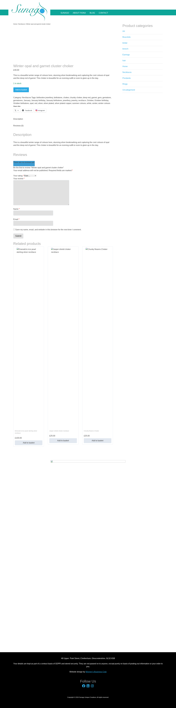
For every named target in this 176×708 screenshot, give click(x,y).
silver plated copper (63, 103)
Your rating (18, 176)
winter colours (104, 103)
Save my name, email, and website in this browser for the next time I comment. (48, 230)
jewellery (66, 100)
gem (100, 98)
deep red (87, 98)
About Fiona (79, 13)
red (35, 103)
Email (16, 219)
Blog (92, 13)
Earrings (126, 55)
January (27, 100)
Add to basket (21, 90)
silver (40, 103)
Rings (125, 84)
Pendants (126, 78)
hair (124, 61)
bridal (124, 43)
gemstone (106, 98)
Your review (19, 179)
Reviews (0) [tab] (18, 126)
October (90, 100)
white (89, 103)
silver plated (49, 103)
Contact (103, 13)
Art (123, 31)
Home (15, 24)
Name (16, 209)
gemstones (18, 100)
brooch (125, 49)
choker (66, 98)
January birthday (38, 100)
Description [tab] (18, 119)
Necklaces (21, 24)
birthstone (58, 98)
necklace (82, 100)
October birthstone (21, 103)
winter (94, 103)
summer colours (79, 103)
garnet (94, 98)
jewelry (74, 100)
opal (32, 103)
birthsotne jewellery (45, 98)
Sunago (65, 13)
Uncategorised (128, 90)
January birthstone (54, 100)
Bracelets (126, 37)
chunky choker (76, 98)
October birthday (101, 100)
